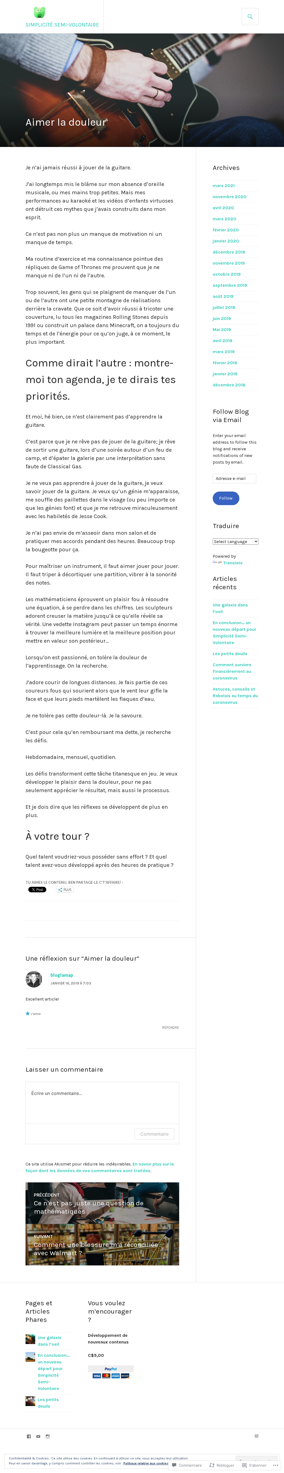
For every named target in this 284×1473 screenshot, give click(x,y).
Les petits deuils (230, 653)
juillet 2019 (224, 307)
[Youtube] (38, 1436)
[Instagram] (47, 1436)
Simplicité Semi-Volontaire (62, 25)
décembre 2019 (229, 252)
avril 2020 (223, 207)
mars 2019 (224, 351)
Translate (233, 562)
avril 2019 (222, 340)
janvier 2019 (225, 373)
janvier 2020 (226, 241)
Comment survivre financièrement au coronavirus (232, 671)
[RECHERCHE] (250, 16)
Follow (226, 498)
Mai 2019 (222, 329)
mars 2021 (224, 185)
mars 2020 (224, 218)
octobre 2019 (227, 274)
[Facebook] (29, 1436)
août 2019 (223, 296)
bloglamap (61, 975)
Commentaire (154, 1134)
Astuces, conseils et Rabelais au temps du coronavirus (235, 695)
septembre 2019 (230, 285)
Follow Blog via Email (231, 415)
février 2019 (225, 362)
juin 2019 (222, 318)
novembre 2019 (229, 263)
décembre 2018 (229, 384)
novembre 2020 (230, 196)
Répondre (170, 1027)
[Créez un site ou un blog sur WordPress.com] (256, 1436)
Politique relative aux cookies (146, 1463)
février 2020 (226, 229)
